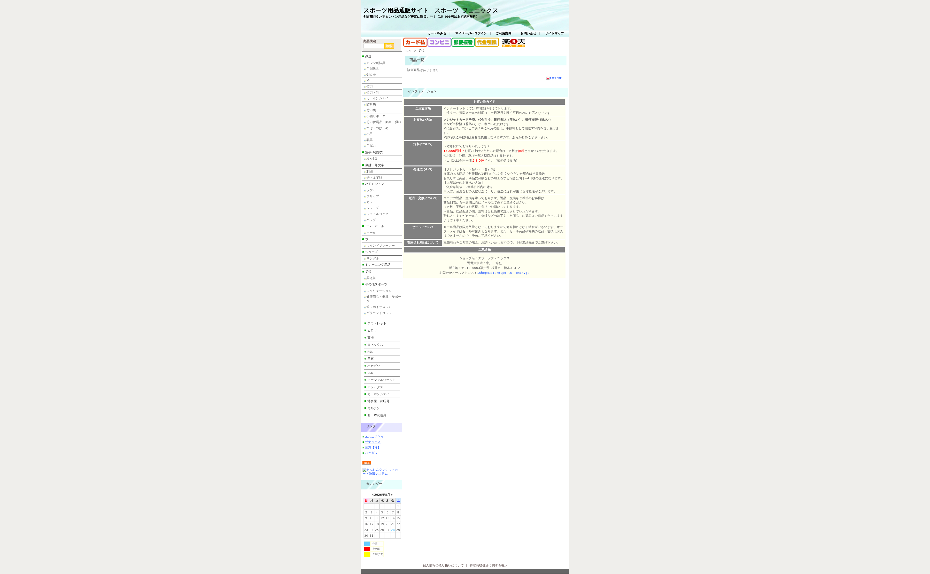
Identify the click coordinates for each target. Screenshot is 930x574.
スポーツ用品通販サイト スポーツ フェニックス (431, 10)
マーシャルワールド (381, 380)
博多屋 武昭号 (378, 401)
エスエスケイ (374, 436)
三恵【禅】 (373, 447)
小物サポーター (377, 116)
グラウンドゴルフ (379, 313)
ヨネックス (375, 344)
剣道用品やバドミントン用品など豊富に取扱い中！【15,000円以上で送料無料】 (421, 16)
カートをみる (436, 33)
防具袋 (371, 104)
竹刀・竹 (372, 92)
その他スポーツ (376, 284)
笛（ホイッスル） (379, 307)
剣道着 (371, 75)
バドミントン (374, 184)
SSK (370, 373)
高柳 (370, 337)
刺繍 (369, 171)
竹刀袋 (371, 110)
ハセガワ (373, 366)
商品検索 (369, 41)
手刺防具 (372, 69)
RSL (370, 352)
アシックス (375, 387)
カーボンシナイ (377, 98)
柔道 (368, 272)
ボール (371, 233)
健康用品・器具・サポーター (383, 299)
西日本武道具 (376, 415)
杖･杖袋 (372, 158)
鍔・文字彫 (374, 177)
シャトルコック (377, 214)
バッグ (371, 220)
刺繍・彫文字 (374, 165)
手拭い (371, 146)
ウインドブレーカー (380, 245)
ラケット (372, 190)
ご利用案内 (504, 33)
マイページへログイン (471, 33)
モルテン (373, 408)
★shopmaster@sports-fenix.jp (503, 273)
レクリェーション (379, 291)
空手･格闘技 (374, 152)
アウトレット (376, 323)
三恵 (370, 359)
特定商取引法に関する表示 (488, 565)
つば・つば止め (377, 128)
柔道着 (371, 278)
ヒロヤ (372, 330)
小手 (369, 134)
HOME (408, 51)
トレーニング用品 (377, 265)
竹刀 (369, 86)
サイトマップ (554, 33)
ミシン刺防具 (375, 63)
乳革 (369, 140)
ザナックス (373, 442)
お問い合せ (528, 33)
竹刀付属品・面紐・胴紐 (383, 122)
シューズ (372, 208)
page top (556, 77)
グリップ (372, 196)
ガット (371, 202)
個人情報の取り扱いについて (443, 565)
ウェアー (371, 239)
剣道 (368, 56)
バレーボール (374, 226)
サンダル (372, 258)
